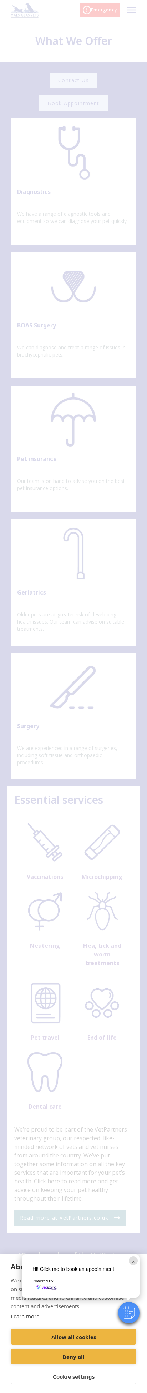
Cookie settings (74, 1376)
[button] (129, 1312)
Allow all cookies (73, 1337)
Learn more (25, 1316)
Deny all (73, 1356)
